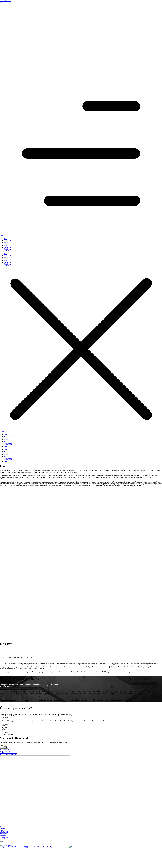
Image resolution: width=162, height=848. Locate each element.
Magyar (17, 847)
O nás (5, 239)
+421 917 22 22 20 (5, 749)
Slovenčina (9, 845)
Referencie (7, 244)
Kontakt (6, 250)
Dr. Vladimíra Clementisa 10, (8, 753)
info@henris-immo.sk (6, 751)
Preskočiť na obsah (5, 1)
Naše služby (7, 240)
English (4, 847)
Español (32, 847)
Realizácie (7, 242)
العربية (67, 847)
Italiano (39, 847)
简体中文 (25, 847)
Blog (5, 245)
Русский (53, 847)
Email (2, 745)
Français (46, 847)
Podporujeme (8, 247)
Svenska (60, 847)
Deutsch (11, 847)
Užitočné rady (8, 249)
